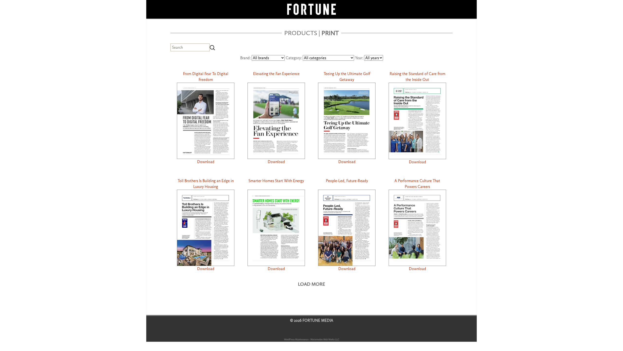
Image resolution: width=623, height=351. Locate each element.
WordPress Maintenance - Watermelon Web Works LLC (311, 339)
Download (205, 161)
